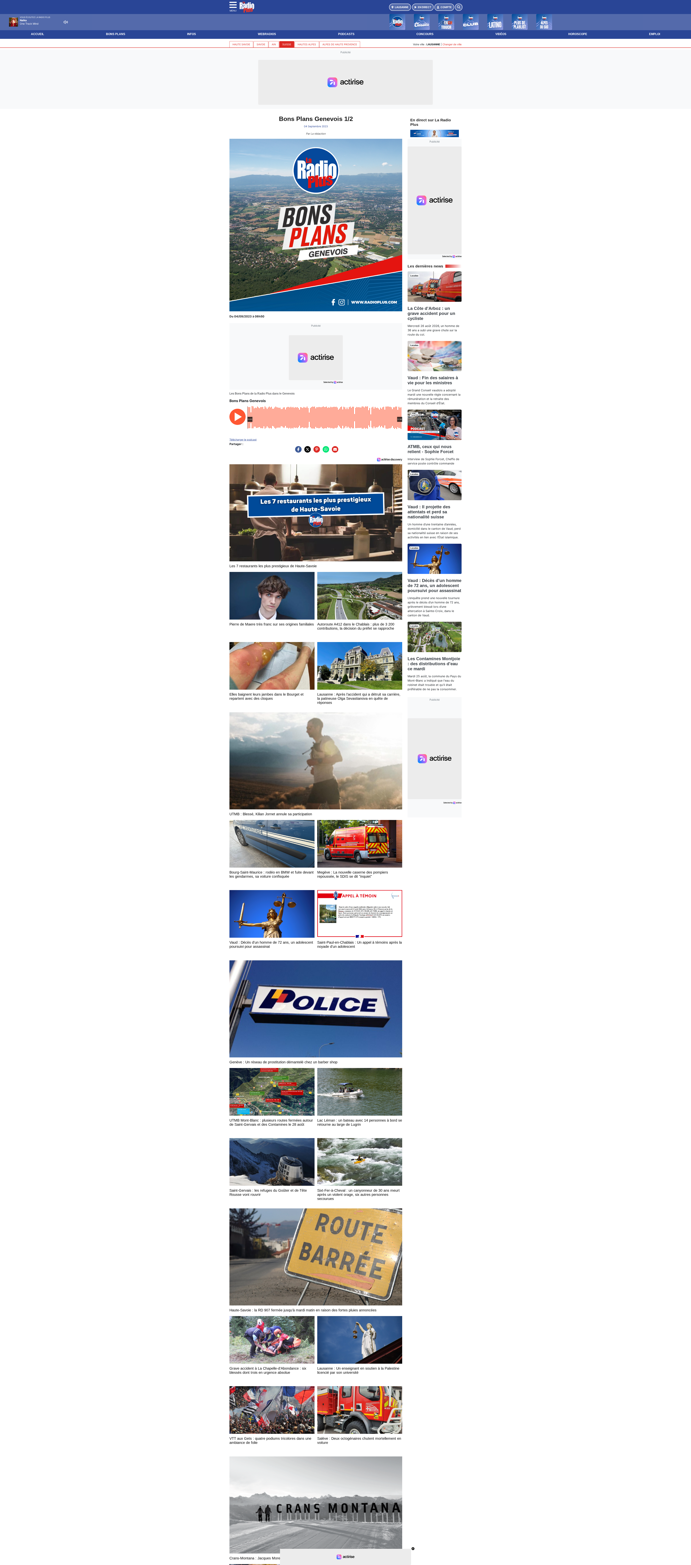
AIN (274, 44)
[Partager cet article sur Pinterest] (316, 451)
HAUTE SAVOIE (241, 44)
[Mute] (65, 22)
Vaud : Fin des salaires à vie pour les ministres (433, 380)
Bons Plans (115, 34)
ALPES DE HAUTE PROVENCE (339, 44)
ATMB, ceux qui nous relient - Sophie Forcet (430, 449)
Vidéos (500, 34)
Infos (191, 34)
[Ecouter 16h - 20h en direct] (434, 133)
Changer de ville (452, 44)
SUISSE (286, 44)
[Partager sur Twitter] (306, 451)
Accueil (37, 34)
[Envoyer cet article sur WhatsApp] (325, 451)
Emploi (654, 34)
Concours (424, 34)
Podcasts (346, 34)
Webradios (267, 34)
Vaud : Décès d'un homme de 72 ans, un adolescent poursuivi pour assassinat (434, 585)
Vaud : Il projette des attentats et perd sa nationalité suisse (429, 511)
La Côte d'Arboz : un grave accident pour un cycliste (431, 313)
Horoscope (577, 34)
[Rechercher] (458, 7)
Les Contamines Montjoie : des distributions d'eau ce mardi (434, 663)
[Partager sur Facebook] (297, 451)
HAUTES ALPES (307, 44)
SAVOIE (261, 44)
